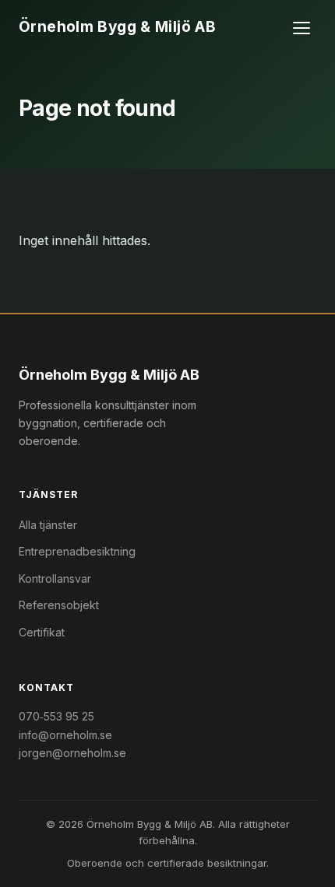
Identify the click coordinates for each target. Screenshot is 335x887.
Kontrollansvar (55, 578)
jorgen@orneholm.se (72, 752)
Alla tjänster (48, 524)
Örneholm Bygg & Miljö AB (117, 27)
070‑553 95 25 (56, 716)
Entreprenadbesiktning (77, 551)
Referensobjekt (59, 605)
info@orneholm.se (65, 735)
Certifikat (42, 632)
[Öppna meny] (302, 28)
